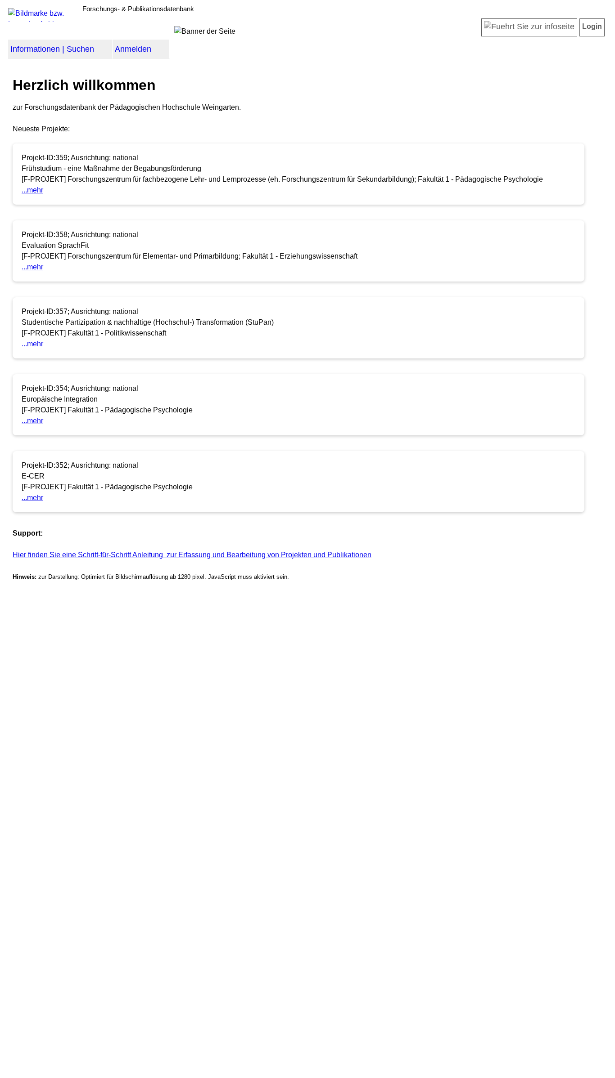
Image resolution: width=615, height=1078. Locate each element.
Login (592, 26)
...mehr (32, 190)
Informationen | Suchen (52, 49)
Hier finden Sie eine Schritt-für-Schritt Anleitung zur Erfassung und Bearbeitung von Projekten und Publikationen (192, 555)
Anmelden (133, 49)
